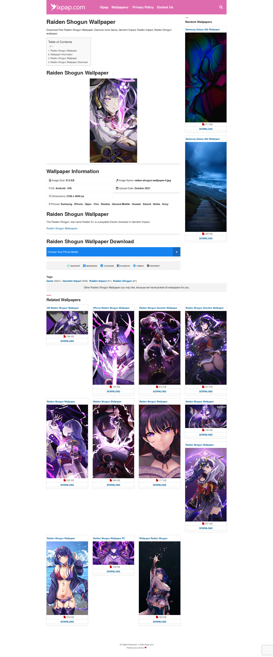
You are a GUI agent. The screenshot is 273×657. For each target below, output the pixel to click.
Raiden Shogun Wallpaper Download (69, 62)
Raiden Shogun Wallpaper (64, 50)
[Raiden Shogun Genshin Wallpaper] (159, 348)
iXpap (104, 7)
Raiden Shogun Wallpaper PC (109, 538)
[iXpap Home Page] (67, 7)
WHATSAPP (75, 266)
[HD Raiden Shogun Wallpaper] (67, 322)
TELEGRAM (108, 266)
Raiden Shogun (123, 281)
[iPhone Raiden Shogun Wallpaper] (113, 348)
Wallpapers (119, 7)
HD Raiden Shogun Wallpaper (63, 307)
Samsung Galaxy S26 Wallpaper (203, 29)
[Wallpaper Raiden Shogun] (159, 578)
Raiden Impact (98, 281)
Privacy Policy (143, 7)
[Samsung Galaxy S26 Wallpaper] (206, 77)
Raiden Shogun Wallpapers (61, 228)
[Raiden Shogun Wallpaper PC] (113, 553)
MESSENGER (91, 266)
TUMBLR (140, 266)
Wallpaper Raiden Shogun (153, 538)
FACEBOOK (125, 266)
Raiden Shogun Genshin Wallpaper (158, 307)
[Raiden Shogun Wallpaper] (113, 120)
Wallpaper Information (62, 54)
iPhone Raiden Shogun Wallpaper (111, 307)
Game (50, 281)
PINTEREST (155, 266)
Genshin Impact (72, 281)
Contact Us (165, 7)
